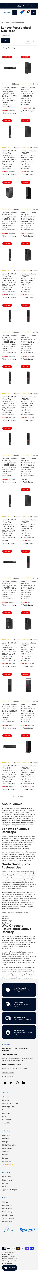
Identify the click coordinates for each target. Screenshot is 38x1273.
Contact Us (6, 1123)
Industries (5, 1100)
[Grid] (27, 40)
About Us (5, 1097)
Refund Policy (7, 1208)
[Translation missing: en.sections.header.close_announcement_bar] (36, 6)
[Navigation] (33, 12)
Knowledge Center (8, 1107)
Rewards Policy (7, 1221)
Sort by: (5, 48)
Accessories (6, 1161)
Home (3, 22)
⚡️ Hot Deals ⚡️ (7, 1164)
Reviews (5, 1110)
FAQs (4, 1116)
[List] (34, 40)
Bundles (5, 1158)
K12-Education (7, 1120)
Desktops (5, 1138)
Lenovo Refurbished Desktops (15, 22)
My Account (6, 1177)
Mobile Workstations (9, 1145)
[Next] (33, 6)
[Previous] (5, 6)
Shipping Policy (7, 1215)
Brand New (6, 1135)
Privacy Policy (7, 1212)
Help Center (6, 1113)
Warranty (5, 1202)
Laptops (5, 1142)
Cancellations (7, 1205)
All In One (5, 1151)
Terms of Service (8, 1218)
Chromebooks (7, 1148)
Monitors (5, 1155)
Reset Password (7, 1180)
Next (22, 796)
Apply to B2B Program (10, 1103)
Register (5, 1186)
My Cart (5, 1183)
